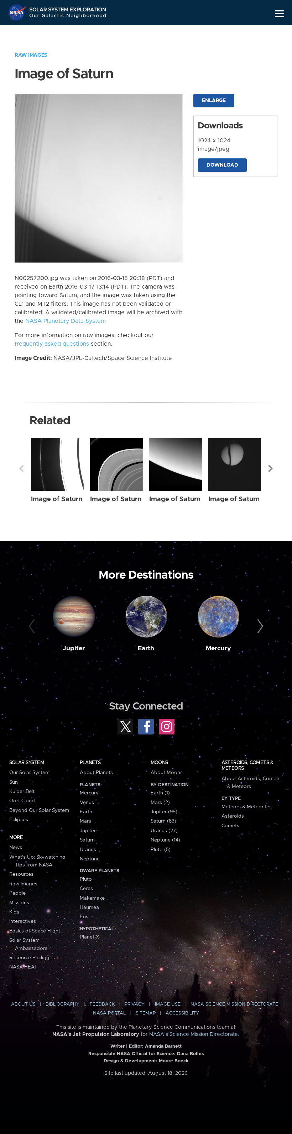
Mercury (218, 648)
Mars (85, 821)
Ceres (86, 888)
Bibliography (62, 1004)
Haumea (89, 907)
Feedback (102, 1004)
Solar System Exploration (68, 8)
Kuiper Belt (22, 791)
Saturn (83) (163, 821)
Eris (84, 916)
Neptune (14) (165, 840)
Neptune (90, 858)
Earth (146, 648)
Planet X (89, 937)
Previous (21, 468)
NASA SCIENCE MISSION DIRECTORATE (234, 1004)
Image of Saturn (56, 499)
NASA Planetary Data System (65, 321)
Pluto (86, 879)
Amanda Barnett (163, 1046)
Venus (87, 802)
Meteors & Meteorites (246, 806)
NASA (18, 12)
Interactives (22, 921)
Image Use (168, 1004)
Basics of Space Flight (34, 931)
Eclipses (18, 819)
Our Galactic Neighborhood (68, 16)
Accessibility (182, 1013)
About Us (23, 1004)
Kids (14, 912)
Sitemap (146, 1013)
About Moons (167, 772)
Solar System (26, 762)
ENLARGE (214, 100)
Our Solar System (29, 772)
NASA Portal (109, 1013)
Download (222, 165)
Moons (159, 762)
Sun (13, 782)
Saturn (87, 840)
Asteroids (232, 816)
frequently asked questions (52, 344)
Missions (19, 902)
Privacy (135, 1004)
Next (270, 468)
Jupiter (74, 648)
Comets (230, 825)
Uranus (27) (164, 830)
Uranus (88, 849)
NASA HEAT (23, 967)
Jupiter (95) (164, 811)
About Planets (96, 772)
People (17, 893)
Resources (21, 874)
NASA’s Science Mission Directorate (193, 1034)
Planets (90, 762)
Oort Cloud (22, 800)
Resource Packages (32, 957)
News (15, 847)
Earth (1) (160, 792)
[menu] (280, 14)
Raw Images (31, 55)
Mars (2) (160, 802)
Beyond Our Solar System (39, 810)
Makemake (92, 898)
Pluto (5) (161, 849)
